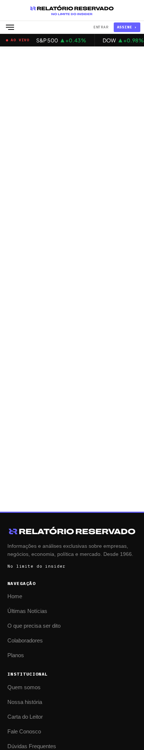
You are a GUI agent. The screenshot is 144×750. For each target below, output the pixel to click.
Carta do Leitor (25, 717)
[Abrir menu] (10, 27)
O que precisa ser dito (34, 626)
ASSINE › (127, 27)
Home (14, 596)
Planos (15, 655)
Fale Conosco (24, 731)
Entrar (101, 27)
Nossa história (24, 702)
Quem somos (24, 687)
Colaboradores (25, 640)
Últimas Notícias (27, 611)
